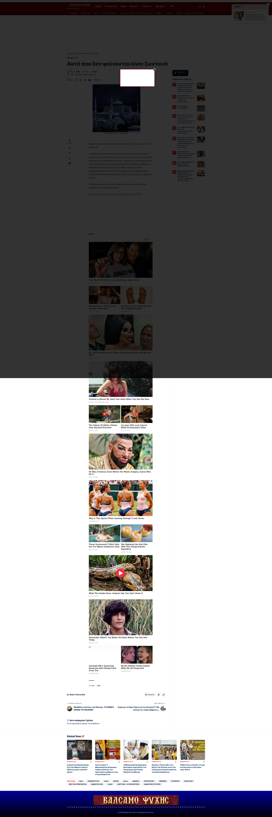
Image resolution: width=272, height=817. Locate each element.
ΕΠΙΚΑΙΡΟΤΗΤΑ (71, 761)
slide (98, 685)
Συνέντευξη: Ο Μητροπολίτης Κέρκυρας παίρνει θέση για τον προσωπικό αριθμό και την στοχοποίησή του (106, 770)
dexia (125, 781)
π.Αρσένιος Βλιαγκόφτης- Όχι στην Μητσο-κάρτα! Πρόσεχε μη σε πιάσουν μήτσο (78, 768)
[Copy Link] (163, 695)
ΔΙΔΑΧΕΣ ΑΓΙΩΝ (97, 784)
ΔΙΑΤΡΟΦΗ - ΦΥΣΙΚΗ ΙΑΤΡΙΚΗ (128, 784)
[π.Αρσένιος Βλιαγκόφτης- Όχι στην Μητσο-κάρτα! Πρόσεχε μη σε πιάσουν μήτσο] (79, 750)
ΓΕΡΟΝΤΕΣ (175, 781)
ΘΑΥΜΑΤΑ (162, 781)
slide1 (106, 781)
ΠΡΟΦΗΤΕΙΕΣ (149, 781)
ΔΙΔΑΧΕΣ (136, 781)
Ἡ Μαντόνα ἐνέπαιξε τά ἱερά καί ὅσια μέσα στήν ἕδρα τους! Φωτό (192, 767)
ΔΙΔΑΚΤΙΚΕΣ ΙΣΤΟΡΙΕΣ (152, 784)
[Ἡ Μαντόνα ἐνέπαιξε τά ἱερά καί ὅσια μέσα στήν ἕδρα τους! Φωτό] (192, 750)
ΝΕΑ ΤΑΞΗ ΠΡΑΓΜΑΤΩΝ (77, 784)
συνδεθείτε (94, 723)
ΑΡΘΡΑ (115, 781)
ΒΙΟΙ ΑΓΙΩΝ (188, 781)
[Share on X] (158, 695)
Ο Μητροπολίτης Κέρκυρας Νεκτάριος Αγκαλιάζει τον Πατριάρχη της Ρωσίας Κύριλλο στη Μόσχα (135, 768)
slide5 (110, 784)
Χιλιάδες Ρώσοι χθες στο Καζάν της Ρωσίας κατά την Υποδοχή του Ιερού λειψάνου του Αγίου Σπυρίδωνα (164, 768)
